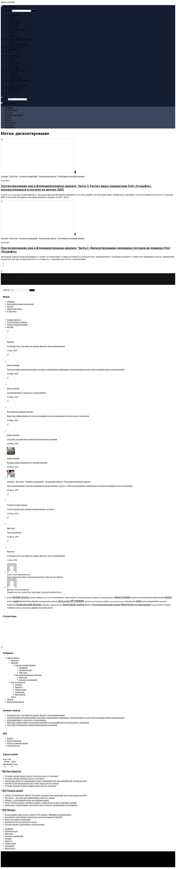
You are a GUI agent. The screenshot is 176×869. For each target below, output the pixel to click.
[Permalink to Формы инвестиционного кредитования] (11, 454)
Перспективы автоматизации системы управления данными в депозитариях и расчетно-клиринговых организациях (66, 369)
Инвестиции (13, 365)
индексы (134, 597)
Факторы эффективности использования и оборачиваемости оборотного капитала (48, 416)
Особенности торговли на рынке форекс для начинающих (36, 346)
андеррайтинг (59, 597)
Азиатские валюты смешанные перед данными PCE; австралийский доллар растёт (46, 781)
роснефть (163, 601)
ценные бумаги (157, 605)
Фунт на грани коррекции (18, 819)
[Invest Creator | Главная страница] (8, 6)
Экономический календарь (20, 304)
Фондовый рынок (13, 46)
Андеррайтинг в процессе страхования (26, 392)
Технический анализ (15, 29)
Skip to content (8, 2)
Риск (7, 51)
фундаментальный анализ (106, 604)
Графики (13, 32)
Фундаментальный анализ (18, 39)
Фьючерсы (14, 27)
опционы (88, 601)
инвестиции (122, 597)
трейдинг (46, 605)
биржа (67, 597)
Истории (13, 49)
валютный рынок (85, 597)
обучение (77, 601)
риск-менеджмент (150, 601)
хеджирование (143, 604)
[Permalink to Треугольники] (11, 524)
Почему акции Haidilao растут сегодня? (24, 778)
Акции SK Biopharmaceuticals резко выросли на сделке (32, 783)
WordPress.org (13, 745)
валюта (73, 597)
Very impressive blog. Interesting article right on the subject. (35, 577)
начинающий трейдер (48, 601)
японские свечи (45, 607)
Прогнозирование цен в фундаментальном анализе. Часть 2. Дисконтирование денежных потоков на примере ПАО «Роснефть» (70, 486)
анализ (25, 597)
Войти (10, 738)
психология (129, 601)
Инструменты (12, 15)
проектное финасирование (116, 601)
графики (95, 597)
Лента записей (14, 741)
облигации (63, 601)
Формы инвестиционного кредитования (27, 462)
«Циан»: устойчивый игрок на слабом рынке (27, 800)
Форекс (11, 809)
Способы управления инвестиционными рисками (32, 439)
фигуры (59, 605)
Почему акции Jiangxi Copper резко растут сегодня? (31, 786)
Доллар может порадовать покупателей (24, 824)
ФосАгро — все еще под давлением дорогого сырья (30, 798)
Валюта (12, 20)
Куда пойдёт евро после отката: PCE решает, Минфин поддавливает (38, 814)
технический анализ (28, 604)
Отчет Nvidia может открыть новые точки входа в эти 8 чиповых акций (40, 802)
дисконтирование (107, 597)
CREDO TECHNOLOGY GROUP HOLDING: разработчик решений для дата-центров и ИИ (45, 795)
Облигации (14, 22)
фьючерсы (127, 604)
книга (168, 597)
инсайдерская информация (151, 597)
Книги (10, 306)
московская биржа (29, 601)
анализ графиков (36, 597)
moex (9, 597)
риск (139, 600)
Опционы (13, 24)
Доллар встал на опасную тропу (21, 822)
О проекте (12, 311)
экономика (26, 608)
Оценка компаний (18, 44)
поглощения (97, 601)
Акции (12, 17)
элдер (35, 607)
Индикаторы (15, 37)
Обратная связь (14, 309)
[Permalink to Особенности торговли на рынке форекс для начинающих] (11, 547)
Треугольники (14, 532)
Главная (11, 301)
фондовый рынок (73, 604)
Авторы (15, 660)
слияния (11, 604)
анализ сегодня (48, 597)
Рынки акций (15, 790)
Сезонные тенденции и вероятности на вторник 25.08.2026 (33, 817)
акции (16, 597)
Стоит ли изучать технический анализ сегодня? (31, 509)
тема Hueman (34, 857)
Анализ (4, 176)
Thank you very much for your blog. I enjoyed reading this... (34, 592)
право (105, 601)
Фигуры (13, 34)
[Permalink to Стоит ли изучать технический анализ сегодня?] (11, 500)
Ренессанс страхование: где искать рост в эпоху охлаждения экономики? (41, 805)
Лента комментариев (17, 743)
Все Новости (14, 771)
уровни (53, 605)
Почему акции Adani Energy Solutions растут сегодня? (32, 776)
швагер (19, 608)
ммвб (16, 601)
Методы (13, 42)
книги (10, 601)
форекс (88, 604)
